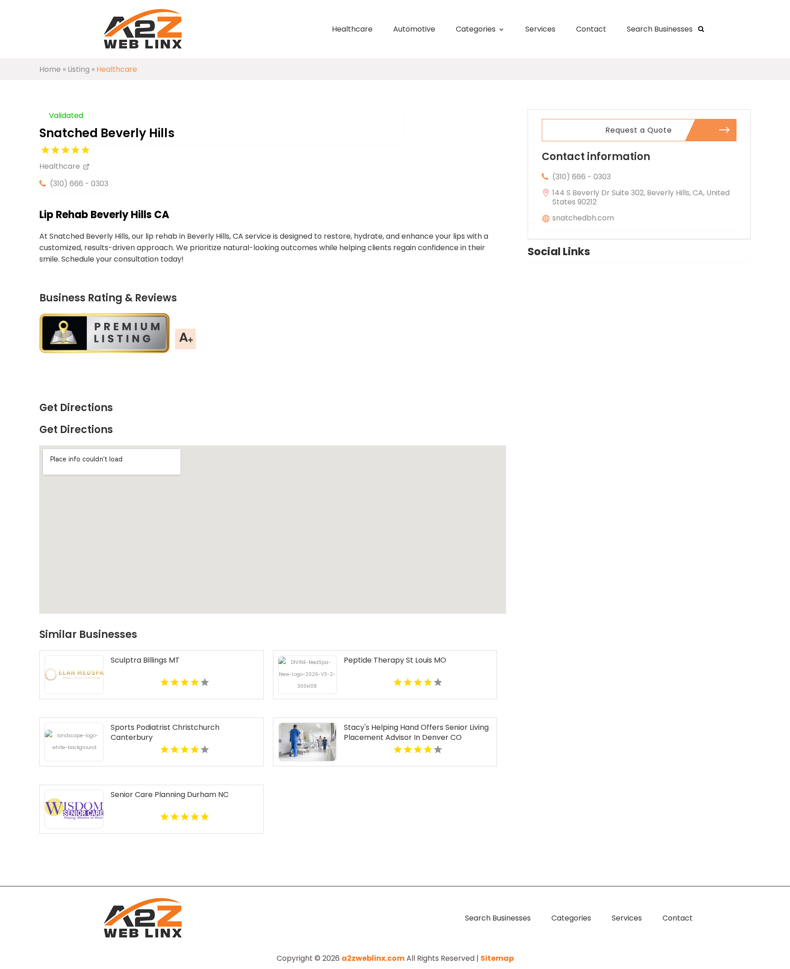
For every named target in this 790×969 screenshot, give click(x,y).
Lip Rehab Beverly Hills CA (104, 215)
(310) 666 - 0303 (79, 183)
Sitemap (497, 958)
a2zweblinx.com (373, 958)
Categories (476, 29)
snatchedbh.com (583, 218)
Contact (591, 29)
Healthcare (352, 29)
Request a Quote (638, 130)
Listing (79, 69)
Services (540, 29)
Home (50, 69)
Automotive (414, 29)
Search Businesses (660, 29)
